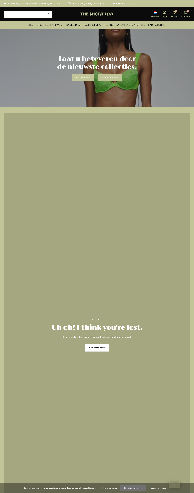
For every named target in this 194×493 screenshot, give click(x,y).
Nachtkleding (92, 25)
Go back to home (97, 348)
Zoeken (48, 14)
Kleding (108, 25)
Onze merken (83, 77)
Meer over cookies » (159, 488)
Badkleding (73, 25)
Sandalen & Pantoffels (130, 25)
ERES (31, 25)
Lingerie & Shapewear (50, 25)
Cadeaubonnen (157, 25)
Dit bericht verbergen (132, 488)
